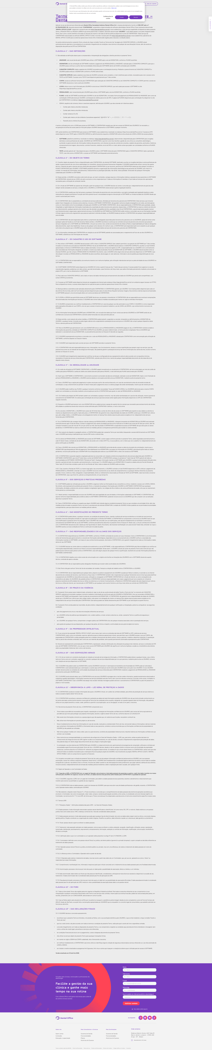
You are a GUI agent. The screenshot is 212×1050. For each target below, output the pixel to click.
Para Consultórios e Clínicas (89, 1029)
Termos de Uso (87, 1048)
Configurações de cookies (108, 17)
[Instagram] (141, 1018)
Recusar (136, 17)
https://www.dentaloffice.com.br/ (88, 100)
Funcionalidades (86, 1036)
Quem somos (59, 1033)
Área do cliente (151, 3)
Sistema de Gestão (86, 1033)
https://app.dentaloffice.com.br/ (100, 29)
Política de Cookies (107, 1048)
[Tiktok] (154, 1018)
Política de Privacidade (97, 1048)
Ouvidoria (128, 1048)
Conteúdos (59, 1036)
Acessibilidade (210, 25)
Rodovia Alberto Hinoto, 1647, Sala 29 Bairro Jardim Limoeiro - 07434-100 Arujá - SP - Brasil (142, 1035)
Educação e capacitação (63, 1038)
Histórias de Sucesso (87, 1040)
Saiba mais (114, 8)
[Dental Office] (64, 3)
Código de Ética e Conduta (119, 1048)
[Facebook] (145, 1018)
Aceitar (122, 17)
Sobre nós (58, 1029)
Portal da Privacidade (77, 1048)
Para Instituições (111, 1029)
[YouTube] (150, 1018)
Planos (83, 1038)
